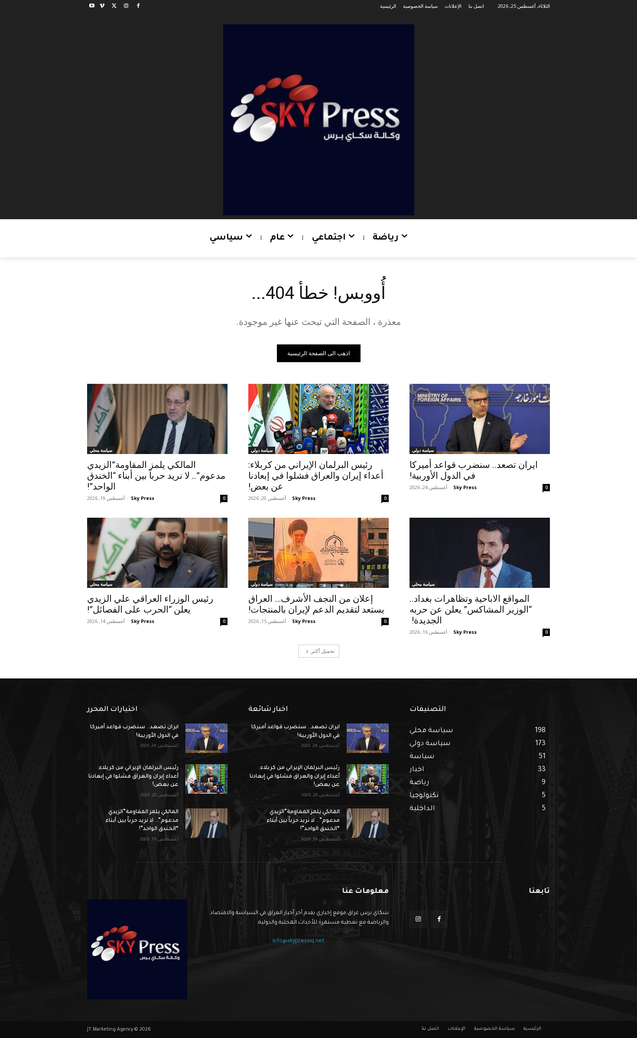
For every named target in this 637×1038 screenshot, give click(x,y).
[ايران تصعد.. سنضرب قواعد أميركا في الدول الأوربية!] (480, 419)
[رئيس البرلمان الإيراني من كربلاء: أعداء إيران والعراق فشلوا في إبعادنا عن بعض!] (318, 419)
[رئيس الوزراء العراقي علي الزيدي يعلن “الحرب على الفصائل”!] (157, 553)
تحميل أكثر (323, 651)
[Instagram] (126, 6)
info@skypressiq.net (299, 941)
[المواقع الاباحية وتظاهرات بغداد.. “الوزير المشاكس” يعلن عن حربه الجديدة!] (480, 553)
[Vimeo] (102, 6)
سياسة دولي (423, 450)
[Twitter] (114, 6)
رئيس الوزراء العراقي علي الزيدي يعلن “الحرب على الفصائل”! (150, 604)
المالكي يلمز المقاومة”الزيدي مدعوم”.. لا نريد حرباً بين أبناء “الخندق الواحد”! (156, 476)
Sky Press (465, 487)
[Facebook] (138, 6)
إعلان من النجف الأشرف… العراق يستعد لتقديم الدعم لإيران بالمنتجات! (316, 604)
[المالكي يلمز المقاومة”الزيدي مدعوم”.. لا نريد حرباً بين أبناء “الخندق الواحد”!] (157, 419)
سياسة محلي (101, 450)
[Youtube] (92, 6)
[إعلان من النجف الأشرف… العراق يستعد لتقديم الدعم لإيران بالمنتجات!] (318, 553)
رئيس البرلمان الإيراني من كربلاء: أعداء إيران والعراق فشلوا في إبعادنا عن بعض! (316, 476)
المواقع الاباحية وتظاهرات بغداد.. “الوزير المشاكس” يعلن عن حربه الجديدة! (471, 610)
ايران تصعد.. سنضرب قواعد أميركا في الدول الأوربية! (474, 470)
